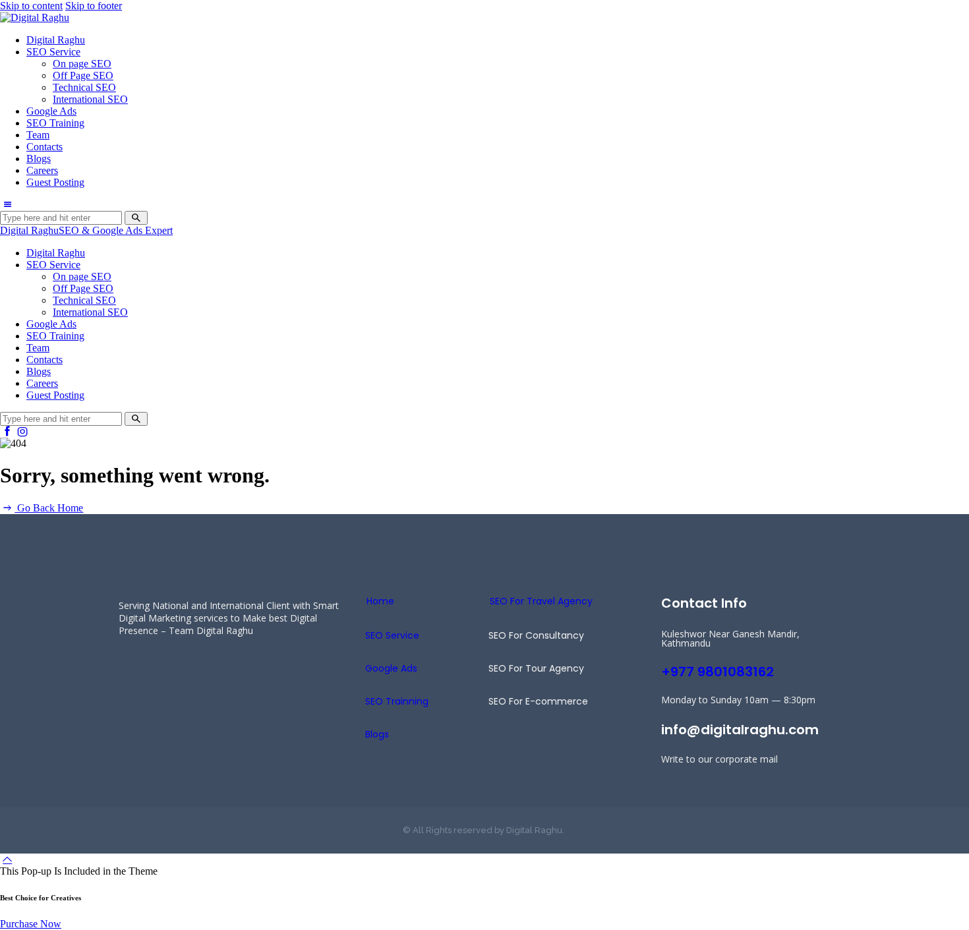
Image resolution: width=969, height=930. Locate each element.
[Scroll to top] (7, 859)
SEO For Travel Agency (541, 601)
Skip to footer (93, 5)
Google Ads (391, 668)
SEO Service (392, 635)
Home (380, 601)
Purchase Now (30, 923)
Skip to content (31, 5)
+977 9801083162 (717, 671)
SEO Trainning (396, 701)
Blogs (377, 734)
